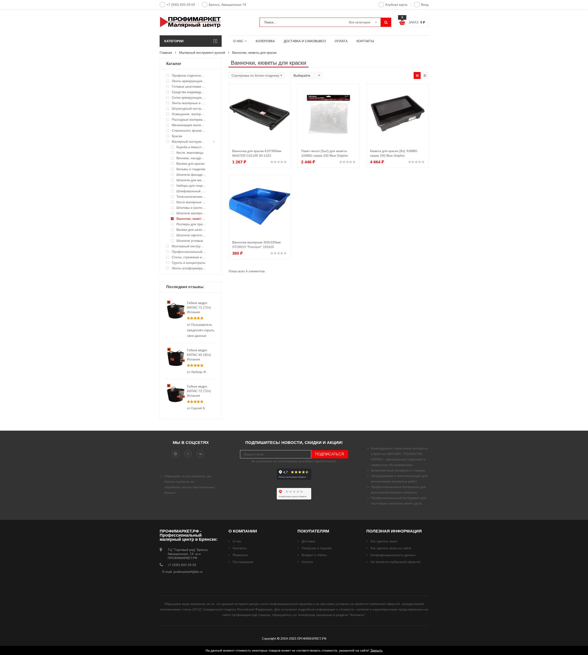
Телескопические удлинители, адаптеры (191, 196)
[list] (424, 75)
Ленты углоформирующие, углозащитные (189, 268)
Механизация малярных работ (189, 125)
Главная (166, 52)
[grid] (417, 75)
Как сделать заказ (383, 541)
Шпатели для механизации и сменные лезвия (191, 180)
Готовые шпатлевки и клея (189, 86)
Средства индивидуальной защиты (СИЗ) (189, 92)
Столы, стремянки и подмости (189, 257)
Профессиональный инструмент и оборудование (189, 252)
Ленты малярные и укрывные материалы (189, 103)
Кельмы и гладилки (190, 169)
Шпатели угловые (189, 240)
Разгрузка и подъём (316, 548)
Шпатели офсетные (191, 235)
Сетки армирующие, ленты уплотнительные (189, 97)
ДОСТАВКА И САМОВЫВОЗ (305, 41)
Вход (424, 4)
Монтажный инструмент (189, 246)
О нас (237, 541)
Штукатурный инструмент (189, 108)
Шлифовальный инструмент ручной (191, 191)
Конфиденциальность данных (393, 555)
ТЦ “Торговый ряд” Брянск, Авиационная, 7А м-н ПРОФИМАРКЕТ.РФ (188, 554)
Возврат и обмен (314, 555)
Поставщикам (243, 562)
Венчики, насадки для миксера (191, 158)
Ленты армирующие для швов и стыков (189, 81)
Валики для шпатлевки (191, 229)
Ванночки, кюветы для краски (191, 218)
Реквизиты (240, 555)
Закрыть (376, 650)
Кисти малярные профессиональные (191, 202)
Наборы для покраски (191, 185)
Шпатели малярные (191, 213)
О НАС (238, 41)
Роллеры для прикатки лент (191, 224)
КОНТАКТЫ (365, 41)
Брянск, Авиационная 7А (227, 4)
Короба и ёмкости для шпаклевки (191, 147)
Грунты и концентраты (188, 263)
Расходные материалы (189, 119)
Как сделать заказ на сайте (390, 548)
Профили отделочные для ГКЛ (189, 75)
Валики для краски (190, 163)
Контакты (239, 548)
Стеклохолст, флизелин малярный (189, 130)
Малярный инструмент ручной (202, 52)
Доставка (308, 541)
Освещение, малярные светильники (189, 114)
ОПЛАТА (341, 41)
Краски (177, 136)
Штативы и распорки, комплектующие (191, 207)
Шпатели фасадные (191, 174)
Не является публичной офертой (395, 562)
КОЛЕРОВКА (265, 41)
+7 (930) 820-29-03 (181, 4)
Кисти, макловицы (190, 152)
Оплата (307, 562)
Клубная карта (396, 4)
